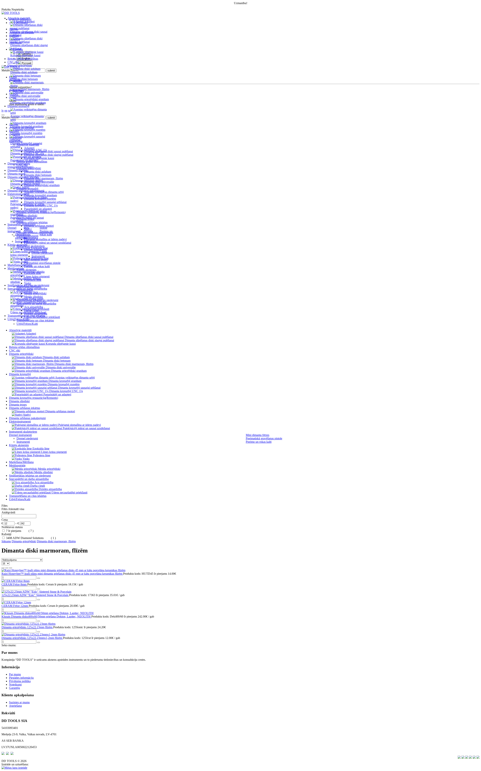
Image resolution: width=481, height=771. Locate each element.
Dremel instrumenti (14, 229)
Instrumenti (21, 241)
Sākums (6, 541)
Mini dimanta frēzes (28, 231)
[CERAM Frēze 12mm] (16, 602)
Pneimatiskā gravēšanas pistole (264, 438)
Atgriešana (15, 705)
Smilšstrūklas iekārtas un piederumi (28, 285)
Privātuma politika (20, 681)
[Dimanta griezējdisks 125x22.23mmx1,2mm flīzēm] (33, 634)
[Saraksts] (6, 567)
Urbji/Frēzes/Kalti (18, 319)
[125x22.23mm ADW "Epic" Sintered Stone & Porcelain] (36, 591)
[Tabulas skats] (10, 567)
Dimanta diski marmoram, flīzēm (56, 541)
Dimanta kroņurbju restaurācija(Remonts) (20, 165)
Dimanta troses (16, 173)
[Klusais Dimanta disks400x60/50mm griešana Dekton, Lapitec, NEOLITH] (48, 613)
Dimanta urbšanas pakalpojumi (26, 190)
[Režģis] (3, 567)
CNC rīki (13, 62)
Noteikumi (15, 684)
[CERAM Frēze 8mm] (15, 581)
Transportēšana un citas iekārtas (26, 315)
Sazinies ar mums (19, 702)
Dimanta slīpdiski (18, 170)
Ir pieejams (15, 530)
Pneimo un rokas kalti (46, 233)
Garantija (14, 687)
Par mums (15, 674)
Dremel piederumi (21, 236)
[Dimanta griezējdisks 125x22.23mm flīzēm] (28, 623)
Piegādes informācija (21, 677)
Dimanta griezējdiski (24, 541)
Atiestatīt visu (16, 509)
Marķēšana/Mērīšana (20, 265)
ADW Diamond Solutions (28, 538)
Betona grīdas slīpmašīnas (23, 58)
